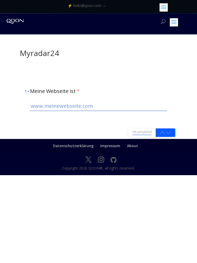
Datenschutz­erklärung (73, 145)
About (132, 145)
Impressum (110, 145)
